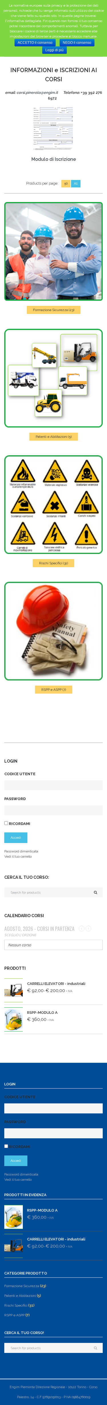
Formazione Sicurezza (53, 310)
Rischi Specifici (53, 563)
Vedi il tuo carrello (18, 856)
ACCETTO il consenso (35, 43)
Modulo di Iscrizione (53, 159)
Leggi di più (54, 50)
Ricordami (19, 824)
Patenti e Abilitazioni (54, 437)
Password (15, 799)
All (76, 183)
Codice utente (19, 774)
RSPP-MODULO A (42, 1012)
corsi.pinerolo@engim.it (37, 92)
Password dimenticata (21, 851)
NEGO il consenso (77, 43)
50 (66, 183)
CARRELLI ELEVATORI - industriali (56, 983)
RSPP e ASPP (53, 690)
